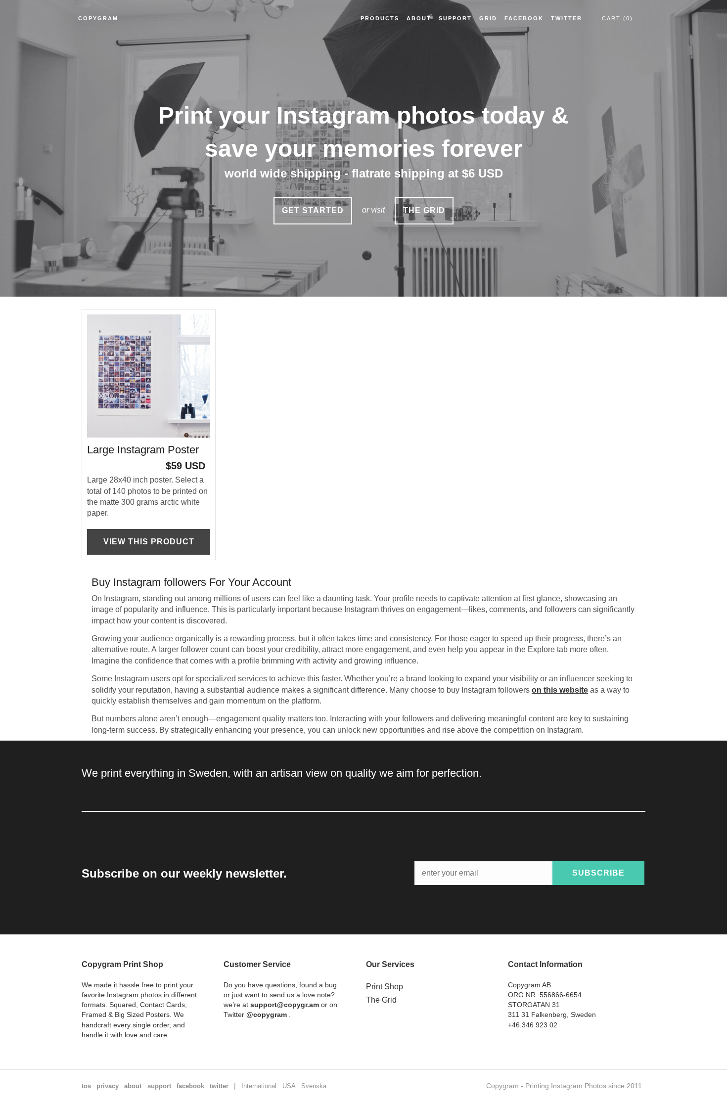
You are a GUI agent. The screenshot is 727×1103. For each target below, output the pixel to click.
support (159, 1086)
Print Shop (384, 986)
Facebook (524, 18)
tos (86, 1086)
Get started (313, 210)
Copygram (98, 18)
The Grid (381, 1000)
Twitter (566, 18)
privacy (107, 1086)
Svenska (313, 1086)
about (132, 1086)
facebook (190, 1086)
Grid (488, 18)
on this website (560, 690)
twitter (219, 1086)
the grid (424, 210)
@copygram (266, 1014)
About (419, 18)
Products (380, 18)
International (258, 1086)
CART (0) (617, 18)
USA (289, 1086)
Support (455, 18)
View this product (148, 541)
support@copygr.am (284, 1005)
